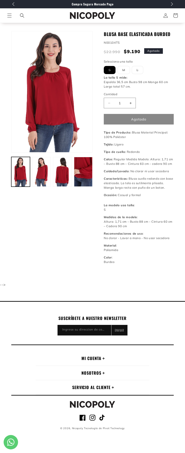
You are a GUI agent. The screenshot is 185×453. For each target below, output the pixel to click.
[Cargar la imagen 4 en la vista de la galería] (83, 172)
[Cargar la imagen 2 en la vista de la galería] (41, 172)
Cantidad (110, 94)
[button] (22, 15)
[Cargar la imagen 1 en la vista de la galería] (20, 172)
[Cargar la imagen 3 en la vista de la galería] (62, 172)
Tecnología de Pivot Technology (104, 428)
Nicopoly (77, 428)
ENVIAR (119, 330)
